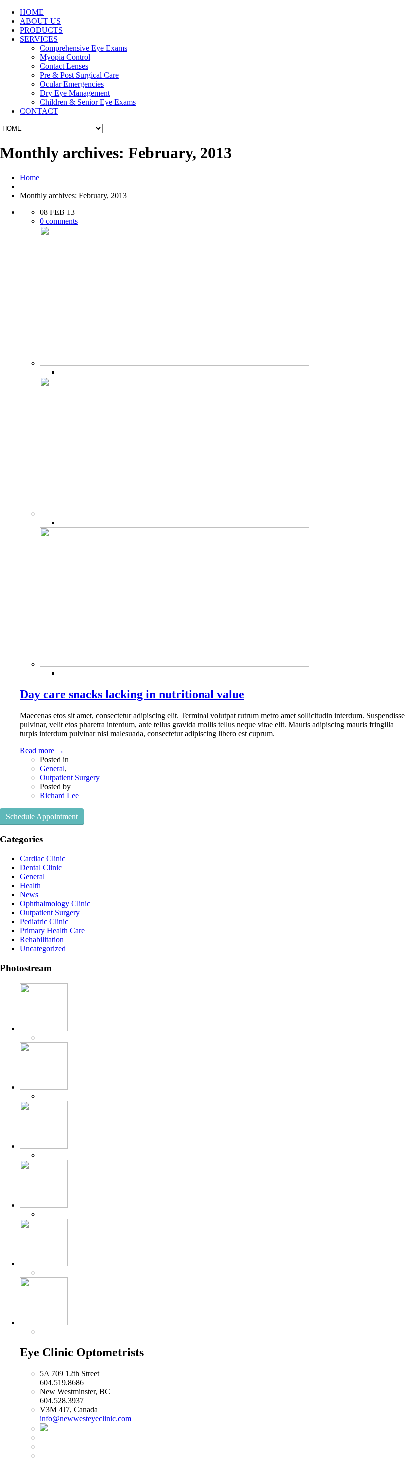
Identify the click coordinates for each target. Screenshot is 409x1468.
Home (29, 177)
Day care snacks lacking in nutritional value (132, 694)
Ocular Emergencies (72, 84)
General (52, 768)
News (29, 894)
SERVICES (39, 39)
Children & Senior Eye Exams (88, 102)
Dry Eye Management (75, 93)
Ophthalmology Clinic (55, 903)
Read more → (42, 750)
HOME (32, 12)
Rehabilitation (42, 939)
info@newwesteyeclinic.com (85, 1418)
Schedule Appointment (42, 816)
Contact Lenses (64, 66)
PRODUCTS (41, 30)
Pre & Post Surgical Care (79, 75)
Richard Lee (59, 795)
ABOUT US (40, 21)
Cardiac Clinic (42, 858)
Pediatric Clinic (44, 921)
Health (30, 885)
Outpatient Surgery (70, 777)
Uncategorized (43, 948)
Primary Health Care (52, 930)
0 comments (59, 221)
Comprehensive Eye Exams (83, 48)
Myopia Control (65, 57)
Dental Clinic (41, 867)
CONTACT (39, 111)
